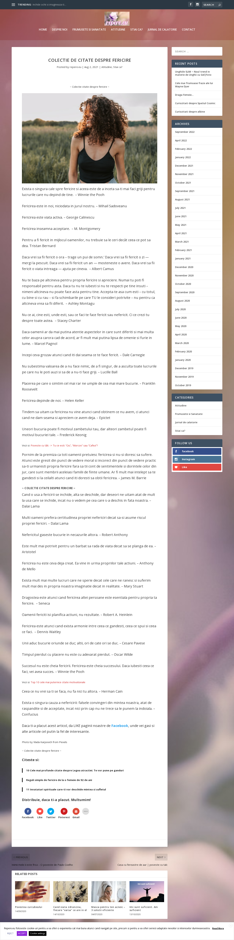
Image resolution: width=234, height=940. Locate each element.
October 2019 (183, 385)
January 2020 (183, 359)
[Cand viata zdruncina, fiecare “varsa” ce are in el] (70, 891)
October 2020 (183, 283)
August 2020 (182, 300)
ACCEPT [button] (22, 933)
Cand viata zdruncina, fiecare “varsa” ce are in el (70, 908)
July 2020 (180, 309)
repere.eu (75, 67)
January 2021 (183, 258)
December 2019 (184, 368)
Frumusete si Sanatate (89, 29)
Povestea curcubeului (28, 907)
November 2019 (184, 376)
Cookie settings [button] (37, 933)
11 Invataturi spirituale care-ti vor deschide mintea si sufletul (66, 789)
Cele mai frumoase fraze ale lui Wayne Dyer (194, 84)
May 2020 (180, 326)
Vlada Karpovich (42, 742)
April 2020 (181, 334)
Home (43, 29)
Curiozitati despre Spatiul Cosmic (195, 103)
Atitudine (118, 29)
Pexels (63, 742)
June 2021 (181, 216)
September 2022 (184, 131)
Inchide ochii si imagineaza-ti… (49, 4)
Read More (218, 928)
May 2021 (180, 224)
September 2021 (184, 191)
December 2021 (184, 165)
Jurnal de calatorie (162, 29)
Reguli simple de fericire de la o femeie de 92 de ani (59, 780)
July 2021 (180, 207)
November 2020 (184, 275)
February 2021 (183, 250)
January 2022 (183, 157)
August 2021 (182, 199)
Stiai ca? (136, 29)
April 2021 (181, 233)
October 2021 (183, 182)
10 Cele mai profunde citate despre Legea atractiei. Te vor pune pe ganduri (75, 770)
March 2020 (182, 343)
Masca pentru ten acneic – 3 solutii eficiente (108, 908)
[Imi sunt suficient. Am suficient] (147, 891)
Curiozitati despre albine (190, 111)
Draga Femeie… (184, 94)
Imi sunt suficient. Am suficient (144, 908)
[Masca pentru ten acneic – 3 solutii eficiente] (108, 891)
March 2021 (182, 241)
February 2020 (183, 351)
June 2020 (181, 317)
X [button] (230, 925)
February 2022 (183, 148)
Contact (188, 29)
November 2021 (184, 174)
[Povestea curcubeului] (32, 891)
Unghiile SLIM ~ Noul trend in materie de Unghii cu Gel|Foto (193, 73)
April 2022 (181, 140)
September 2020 (184, 292)
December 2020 (184, 267)
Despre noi (59, 29)
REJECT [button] (10, 933)
